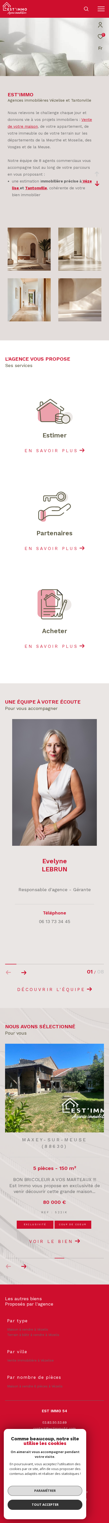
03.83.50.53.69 (54, 1422)
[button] (23, 972)
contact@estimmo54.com (54, 1428)
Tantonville (36, 188)
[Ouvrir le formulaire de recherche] (86, 9)
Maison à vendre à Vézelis (27, 1329)
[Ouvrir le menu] (101, 9)
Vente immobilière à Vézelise (30, 1360)
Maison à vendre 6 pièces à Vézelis (35, 1386)
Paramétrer (45, 1490)
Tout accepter (45, 1504)
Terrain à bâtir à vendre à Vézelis (33, 1335)
